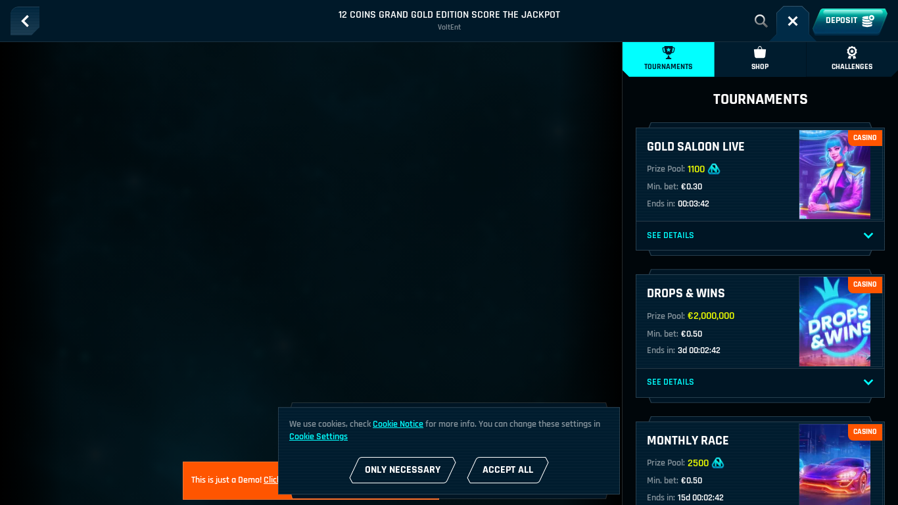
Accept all (508, 470)
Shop (759, 67)
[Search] (761, 21)
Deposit (841, 20)
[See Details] (868, 236)
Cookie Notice (398, 424)
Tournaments (668, 67)
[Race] (793, 21)
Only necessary (402, 470)
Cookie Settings (318, 436)
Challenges (852, 67)
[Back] (25, 21)
